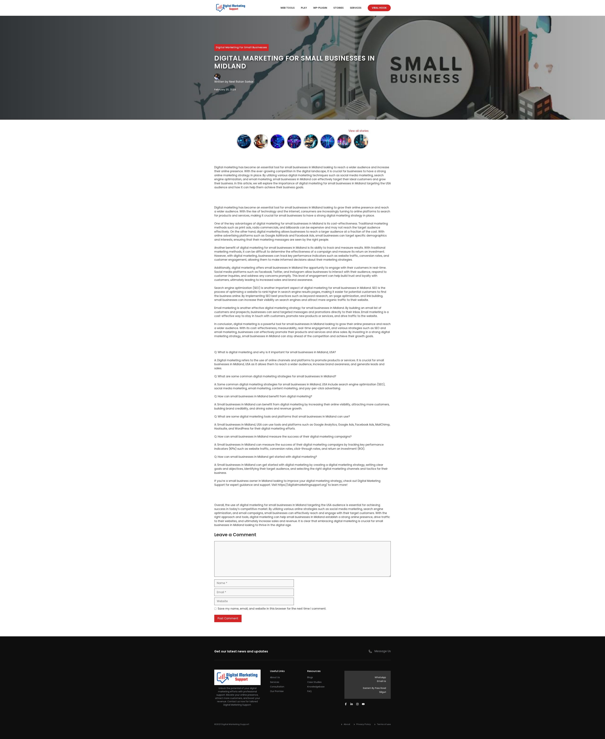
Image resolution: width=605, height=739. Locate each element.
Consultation (277, 686)
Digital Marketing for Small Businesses (241, 47)
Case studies (314, 682)
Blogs (310, 677)
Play (304, 7)
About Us (275, 677)
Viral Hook (379, 7)
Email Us (381, 681)
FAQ (309, 691)
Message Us (383, 651)
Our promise (277, 691)
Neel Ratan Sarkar (241, 82)
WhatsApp (380, 677)
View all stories (359, 131)
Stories (338, 7)
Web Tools (287, 7)
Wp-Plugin (320, 7)
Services (355, 7)
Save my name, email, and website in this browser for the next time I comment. (272, 608)
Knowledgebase (316, 686)
